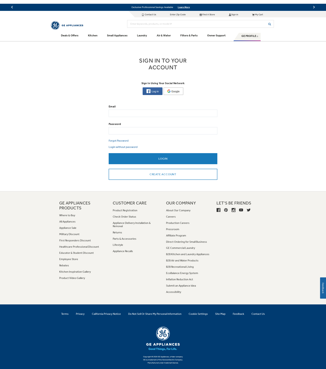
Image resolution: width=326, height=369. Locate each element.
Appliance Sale (67, 227)
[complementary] (163, 7)
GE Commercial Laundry (180, 248)
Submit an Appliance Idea (181, 285)
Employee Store (68, 259)
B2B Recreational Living (180, 266)
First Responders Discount (75, 240)
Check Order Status (124, 216)
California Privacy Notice (106, 313)
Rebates (64, 265)
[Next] (314, 7)
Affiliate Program (176, 235)
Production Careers (177, 223)
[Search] (269, 24)
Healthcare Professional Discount (79, 246)
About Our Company (178, 210)
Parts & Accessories (124, 238)
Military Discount (69, 234)
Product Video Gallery (72, 278)
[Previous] (12, 7)
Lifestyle (118, 244)
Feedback (238, 313)
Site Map (220, 313)
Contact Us (150, 14)
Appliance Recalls (123, 251)
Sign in (234, 14)
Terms (65, 313)
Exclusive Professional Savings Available (152, 7)
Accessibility (173, 292)
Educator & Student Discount (76, 252)
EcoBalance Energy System (182, 273)
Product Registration (125, 210)
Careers (171, 216)
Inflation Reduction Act (179, 279)
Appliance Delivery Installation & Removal (132, 224)
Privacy (80, 313)
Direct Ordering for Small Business (186, 241)
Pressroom (172, 229)
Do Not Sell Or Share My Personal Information (155, 313)
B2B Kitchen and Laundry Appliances (187, 254)
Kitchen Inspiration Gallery (75, 271)
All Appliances (67, 221)
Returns (117, 232)
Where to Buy (67, 215)
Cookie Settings (198, 313)
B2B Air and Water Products (182, 260)
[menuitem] (69, 36)
